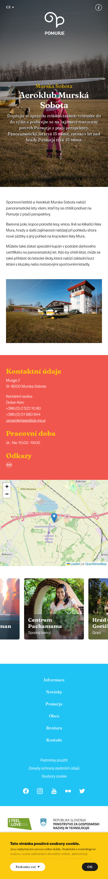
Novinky (54, 691)
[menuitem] (54, 680)
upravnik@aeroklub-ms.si (25, 420)
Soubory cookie (54, 776)
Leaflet (75, 564)
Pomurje (54, 703)
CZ (8, 7)
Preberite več (26, 867)
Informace (54, 679)
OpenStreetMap (96, 564)
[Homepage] (54, 23)
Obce (54, 715)
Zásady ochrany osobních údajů (54, 768)
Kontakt (54, 739)
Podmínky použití (54, 759)
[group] (54, 609)
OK (89, 867)
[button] (104, 310)
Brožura (54, 727)
